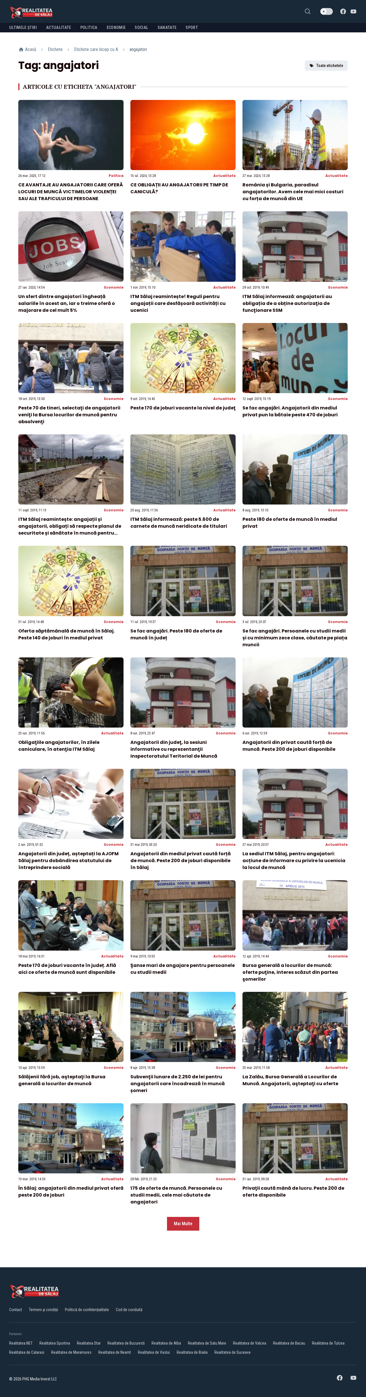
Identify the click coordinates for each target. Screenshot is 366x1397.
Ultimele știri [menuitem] (23, 27)
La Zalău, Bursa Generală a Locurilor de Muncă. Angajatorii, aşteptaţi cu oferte (290, 1080)
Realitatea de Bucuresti (126, 1343)
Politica (116, 175)
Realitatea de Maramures (71, 1352)
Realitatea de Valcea (249, 1343)
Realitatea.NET (21, 1343)
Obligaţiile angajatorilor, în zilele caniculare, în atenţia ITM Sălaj (59, 745)
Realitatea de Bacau (289, 1343)
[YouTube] (353, 11)
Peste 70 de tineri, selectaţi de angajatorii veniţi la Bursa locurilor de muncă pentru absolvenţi (69, 415)
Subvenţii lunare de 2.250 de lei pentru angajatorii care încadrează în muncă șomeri (177, 1083)
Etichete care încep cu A (96, 49)
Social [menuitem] (141, 27)
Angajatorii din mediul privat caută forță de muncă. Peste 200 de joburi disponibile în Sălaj (180, 860)
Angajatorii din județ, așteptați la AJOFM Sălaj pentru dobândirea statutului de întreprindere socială (68, 860)
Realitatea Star (89, 1343)
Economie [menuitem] (116, 27)
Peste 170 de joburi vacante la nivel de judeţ (183, 408)
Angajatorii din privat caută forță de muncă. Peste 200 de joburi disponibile (288, 745)
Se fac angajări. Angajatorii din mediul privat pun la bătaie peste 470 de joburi (290, 411)
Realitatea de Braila (192, 1352)
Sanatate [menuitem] (167, 27)
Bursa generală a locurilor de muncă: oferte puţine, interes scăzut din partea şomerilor (290, 972)
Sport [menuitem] (192, 27)
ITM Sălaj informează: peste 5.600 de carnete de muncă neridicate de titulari (178, 522)
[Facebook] (343, 11)
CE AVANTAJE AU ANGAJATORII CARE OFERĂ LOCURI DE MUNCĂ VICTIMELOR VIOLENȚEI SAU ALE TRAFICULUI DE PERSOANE (70, 192)
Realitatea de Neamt (114, 1352)
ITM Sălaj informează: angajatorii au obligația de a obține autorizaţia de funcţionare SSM (287, 303)
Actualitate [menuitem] (58, 27)
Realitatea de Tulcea (328, 1343)
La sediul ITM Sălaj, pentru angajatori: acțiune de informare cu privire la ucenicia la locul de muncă (293, 860)
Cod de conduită (129, 1309)
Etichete (55, 49)
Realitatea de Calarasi (26, 1352)
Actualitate (224, 175)
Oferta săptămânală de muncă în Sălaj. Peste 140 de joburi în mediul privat (66, 634)
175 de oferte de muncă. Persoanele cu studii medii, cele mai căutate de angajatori (176, 1195)
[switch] (326, 11)
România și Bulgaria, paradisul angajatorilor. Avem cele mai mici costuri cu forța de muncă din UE (292, 192)
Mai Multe (183, 1223)
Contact (15, 1309)
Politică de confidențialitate (87, 1309)
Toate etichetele (329, 65)
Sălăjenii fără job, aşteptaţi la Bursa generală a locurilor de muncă (62, 1080)
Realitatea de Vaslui (154, 1352)
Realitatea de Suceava (232, 1352)
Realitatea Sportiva (54, 1343)
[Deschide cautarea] (307, 11)
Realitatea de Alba (166, 1343)
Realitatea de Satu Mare (207, 1343)
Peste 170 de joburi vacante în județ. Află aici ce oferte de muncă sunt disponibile (67, 969)
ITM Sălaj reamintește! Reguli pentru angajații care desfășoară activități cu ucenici (178, 303)
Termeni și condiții (43, 1309)
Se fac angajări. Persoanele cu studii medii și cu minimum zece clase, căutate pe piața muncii (294, 638)
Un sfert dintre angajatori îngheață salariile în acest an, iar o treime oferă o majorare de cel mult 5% (66, 303)
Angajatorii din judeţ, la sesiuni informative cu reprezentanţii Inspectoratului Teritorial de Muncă (173, 749)
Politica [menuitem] (89, 27)
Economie (114, 287)
